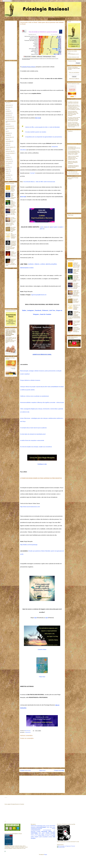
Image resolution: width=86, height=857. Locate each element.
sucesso (7, 177)
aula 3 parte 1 (54, 227)
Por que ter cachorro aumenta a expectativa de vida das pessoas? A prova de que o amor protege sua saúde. (74, 119)
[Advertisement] (28, 784)
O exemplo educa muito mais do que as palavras (33, 427)
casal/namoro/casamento (11, 121)
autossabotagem (9, 117)
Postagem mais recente (25, 770)
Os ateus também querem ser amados (35, 132)
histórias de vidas (9, 151)
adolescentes (8, 105)
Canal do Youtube (45, 314)
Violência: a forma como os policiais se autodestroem (34, 396)
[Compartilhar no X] (38, 730)
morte (7, 165)
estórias (7, 143)
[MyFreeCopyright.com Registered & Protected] (66, 846)
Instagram (30, 310)
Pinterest (45, 310)
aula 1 (42, 227)
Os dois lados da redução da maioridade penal (32, 434)
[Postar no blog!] (36, 730)
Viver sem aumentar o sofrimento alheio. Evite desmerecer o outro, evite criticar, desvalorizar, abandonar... (73, 113)
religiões (7, 171)
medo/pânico (8, 159)
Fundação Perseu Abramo (28, 66)
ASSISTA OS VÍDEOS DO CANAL (42, 354)
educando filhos (9, 137)
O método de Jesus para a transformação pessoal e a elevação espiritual (73, 166)
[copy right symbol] (61, 847)
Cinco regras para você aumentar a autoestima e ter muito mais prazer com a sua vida (11, 212)
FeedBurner (76, 78)
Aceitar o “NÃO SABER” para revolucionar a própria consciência (76, 271)
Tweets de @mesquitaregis (73, 173)
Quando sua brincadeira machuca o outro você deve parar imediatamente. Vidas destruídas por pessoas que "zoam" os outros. (73, 124)
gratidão (7, 149)
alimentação (8, 107)
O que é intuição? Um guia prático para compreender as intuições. (11, 254)
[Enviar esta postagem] (33, 730)
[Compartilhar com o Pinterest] (40, 730)
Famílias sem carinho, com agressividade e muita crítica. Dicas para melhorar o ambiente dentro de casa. (11, 221)
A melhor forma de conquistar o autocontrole (32, 440)
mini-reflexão (8, 163)
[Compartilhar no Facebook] (39, 730)
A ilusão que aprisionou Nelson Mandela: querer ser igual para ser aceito (76, 265)
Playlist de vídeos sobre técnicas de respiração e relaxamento (73, 162)
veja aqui (37, 118)
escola (7, 139)
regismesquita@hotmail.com (38, 294)
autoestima (8, 115)
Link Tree (52, 310)
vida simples (8, 179)
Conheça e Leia (42, 464)
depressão (8, 133)
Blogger (45, 854)
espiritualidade (8, 141)
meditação (8, 157)
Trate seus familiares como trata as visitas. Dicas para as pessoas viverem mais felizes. (11, 333)
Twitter (24, 310)
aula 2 (47, 227)
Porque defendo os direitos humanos (30, 380)
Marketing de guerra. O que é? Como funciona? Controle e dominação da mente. (11, 262)
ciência (7, 124)
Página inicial (42, 770)
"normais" (32, 173)
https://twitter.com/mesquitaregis (28, 544)
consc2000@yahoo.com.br (73, 54)
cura (6, 131)
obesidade (8, 167)
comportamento (28, 732)
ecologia (7, 135)
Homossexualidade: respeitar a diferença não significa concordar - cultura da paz (42, 402)
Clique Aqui (42, 676)
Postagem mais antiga (59, 770)
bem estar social (9, 119)
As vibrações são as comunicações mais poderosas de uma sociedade (74, 148)
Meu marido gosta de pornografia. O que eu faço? (13, 229)
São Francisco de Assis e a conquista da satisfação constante (11, 236)
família (7, 145)
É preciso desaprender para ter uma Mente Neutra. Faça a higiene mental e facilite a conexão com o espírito (74, 153)
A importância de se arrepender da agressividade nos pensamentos (43, 136)
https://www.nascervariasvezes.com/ (30, 506)
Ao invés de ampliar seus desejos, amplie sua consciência (36, 446)
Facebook (38, 310)
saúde (7, 173)
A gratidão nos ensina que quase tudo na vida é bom (73, 102)
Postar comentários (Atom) (44, 773)
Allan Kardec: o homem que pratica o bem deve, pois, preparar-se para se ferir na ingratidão (74, 278)
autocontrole (8, 113)
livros (7, 155)
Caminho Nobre (42, 649)
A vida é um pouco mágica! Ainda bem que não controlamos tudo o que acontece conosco (73, 158)
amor (7, 109)
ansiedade (8, 111)
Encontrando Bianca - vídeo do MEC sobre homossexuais (39, 181)
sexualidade (8, 175)
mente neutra (8, 161)
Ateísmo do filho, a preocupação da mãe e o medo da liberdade (42, 127)
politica (7, 169)
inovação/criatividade (10, 153)
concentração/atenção (10, 128)
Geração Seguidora (9, 147)
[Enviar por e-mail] (35, 730)
